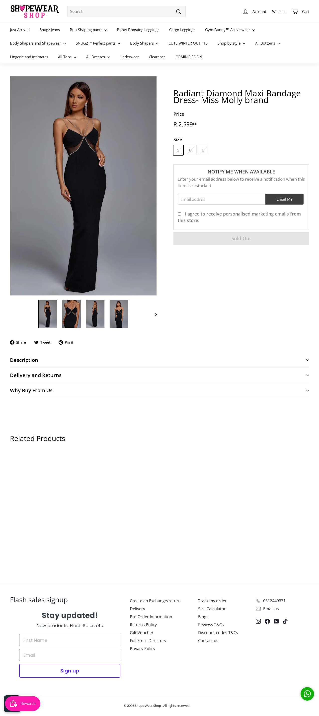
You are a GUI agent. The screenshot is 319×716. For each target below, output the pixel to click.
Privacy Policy (142, 648)
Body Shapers (142, 43)
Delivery (137, 608)
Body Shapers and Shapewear (36, 43)
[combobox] (126, 11)
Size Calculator (212, 608)
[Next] (154, 314)
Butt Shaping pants (86, 29)
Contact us (208, 640)
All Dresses (96, 56)
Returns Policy (143, 624)
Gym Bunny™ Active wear (228, 29)
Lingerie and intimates (29, 56)
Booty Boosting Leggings (138, 29)
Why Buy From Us (31, 390)
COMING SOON (188, 56)
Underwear (129, 56)
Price (178, 114)
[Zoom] (83, 186)
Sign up (69, 670)
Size (177, 139)
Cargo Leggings (182, 29)
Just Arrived (20, 29)
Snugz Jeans (50, 29)
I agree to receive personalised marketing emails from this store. (239, 217)
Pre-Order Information (151, 616)
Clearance (157, 56)
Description (24, 360)
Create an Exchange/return (155, 601)
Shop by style (229, 43)
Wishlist (279, 11)
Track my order (212, 601)
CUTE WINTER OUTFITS (188, 43)
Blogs (203, 616)
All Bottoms (265, 43)
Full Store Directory (148, 640)
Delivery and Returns (36, 375)
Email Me (284, 198)
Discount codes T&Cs (218, 632)
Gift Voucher (142, 632)
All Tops (65, 56)
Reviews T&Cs (211, 624)
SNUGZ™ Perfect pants (96, 43)
